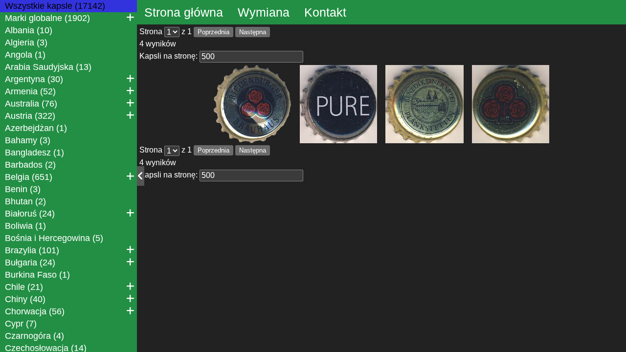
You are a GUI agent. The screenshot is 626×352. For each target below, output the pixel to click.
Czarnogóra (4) (34, 336)
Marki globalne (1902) (47, 18)
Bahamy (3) (27, 140)
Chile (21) (24, 287)
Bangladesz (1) (34, 152)
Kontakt (325, 12)
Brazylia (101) (32, 250)
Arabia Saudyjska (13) (48, 67)
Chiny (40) (25, 299)
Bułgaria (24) (30, 262)
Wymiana (264, 12)
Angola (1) (25, 55)
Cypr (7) (21, 324)
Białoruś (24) (30, 214)
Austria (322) (30, 116)
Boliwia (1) (25, 226)
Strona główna (183, 12)
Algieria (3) (26, 42)
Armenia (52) (30, 91)
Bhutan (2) (25, 201)
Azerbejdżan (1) (36, 128)
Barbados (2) (30, 165)
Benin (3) (23, 189)
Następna (252, 32)
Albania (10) (28, 30)
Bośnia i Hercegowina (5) (54, 238)
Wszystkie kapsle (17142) (55, 6)
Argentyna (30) (34, 79)
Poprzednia (213, 32)
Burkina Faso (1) (37, 275)
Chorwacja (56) (35, 311)
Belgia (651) (28, 177)
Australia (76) (31, 104)
